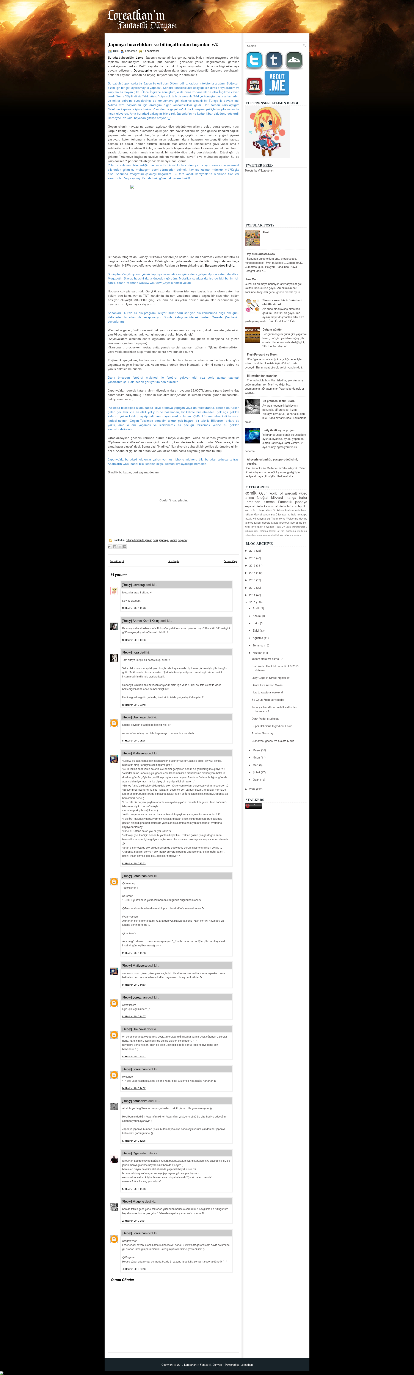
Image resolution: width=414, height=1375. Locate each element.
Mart (256, 765)
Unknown (139, 717)
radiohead (301, 510)
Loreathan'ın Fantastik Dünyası (203, 1365)
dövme (303, 518)
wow (270, 506)
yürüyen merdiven (292, 535)
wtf (254, 518)
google (266, 522)
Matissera (140, 753)
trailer (303, 497)
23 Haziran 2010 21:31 (134, 1220)
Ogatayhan (140, 1153)
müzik (248, 518)
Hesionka (261, 506)
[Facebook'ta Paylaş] (124, 547)
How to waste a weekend (267, 692)
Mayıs (257, 750)
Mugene (138, 1201)
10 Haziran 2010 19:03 (134, 639)
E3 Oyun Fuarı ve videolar (268, 700)
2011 (252, 595)
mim (253, 510)
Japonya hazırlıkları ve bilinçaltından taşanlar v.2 (163, 44)
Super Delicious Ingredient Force (272, 726)
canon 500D (270, 514)
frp (288, 514)
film (305, 506)
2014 (252, 573)
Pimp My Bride (283, 526)
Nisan (257, 757)
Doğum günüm (272, 329)
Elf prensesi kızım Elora (278, 401)
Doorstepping (143, 70)
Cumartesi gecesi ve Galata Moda (273, 741)
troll (277, 535)
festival (282, 514)
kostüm (289, 510)
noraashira (140, 1100)
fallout (257, 522)
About (301, 36)
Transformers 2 (299, 526)
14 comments (151, 51)
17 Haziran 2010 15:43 (134, 1189)
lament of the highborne (282, 530)
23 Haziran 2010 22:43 (134, 1268)
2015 (252, 565)
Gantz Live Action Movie (267, 685)
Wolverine (292, 518)
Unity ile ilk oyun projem (278, 430)
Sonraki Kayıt (117, 561)
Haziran (258, 653)
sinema (269, 501)
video (303, 493)
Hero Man (251, 279)
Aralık (257, 608)
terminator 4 (258, 526)
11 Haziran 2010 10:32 (134, 863)
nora (136, 652)
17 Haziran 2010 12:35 (134, 1140)
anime (249, 497)
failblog (249, 522)
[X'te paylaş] (120, 547)
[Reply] (127, 584)
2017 (252, 550)
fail (276, 506)
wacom (270, 526)
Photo (266, 232)
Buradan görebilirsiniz (220, 265)
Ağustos (258, 638)
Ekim (256, 623)
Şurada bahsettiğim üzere (126, 57)
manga (291, 497)
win (281, 535)
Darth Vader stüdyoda (265, 718)
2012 (252, 587)
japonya (164, 540)
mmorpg (302, 514)
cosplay (297, 506)
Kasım (257, 616)
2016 (252, 558)
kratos (274, 522)
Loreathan (140, 875)
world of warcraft (283, 493)
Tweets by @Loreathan (259, 170)
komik (173, 540)
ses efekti (270, 535)
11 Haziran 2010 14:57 (134, 1016)
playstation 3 (266, 510)
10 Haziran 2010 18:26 (134, 608)
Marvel (258, 514)
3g (268, 518)
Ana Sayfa (284, 36)
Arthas (280, 510)
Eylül (256, 630)
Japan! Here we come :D (267, 659)
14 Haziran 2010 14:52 (134, 1088)
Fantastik (285, 501)
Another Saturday (262, 733)
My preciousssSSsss (261, 254)
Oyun (263, 493)
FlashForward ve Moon (262, 354)
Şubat (257, 772)
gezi (155, 540)
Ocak (256, 779)
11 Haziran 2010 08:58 (134, 740)
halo (293, 514)
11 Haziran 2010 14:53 (134, 984)
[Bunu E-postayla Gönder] (110, 547)
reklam (249, 514)
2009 (252, 789)
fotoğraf (262, 497)
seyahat (182, 540)
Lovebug (139, 584)
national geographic (255, 535)
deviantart (285, 506)
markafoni (302, 530)
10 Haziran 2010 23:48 (134, 704)
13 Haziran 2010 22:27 (134, 1056)
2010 (252, 602)
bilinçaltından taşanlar (139, 540)
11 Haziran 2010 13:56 (134, 953)
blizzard (277, 497)
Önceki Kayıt (230, 561)
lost (247, 510)
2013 (252, 580)
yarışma (261, 518)
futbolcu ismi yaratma (256, 530)
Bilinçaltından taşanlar (262, 375)
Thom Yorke (278, 518)
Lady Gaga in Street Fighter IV (271, 678)
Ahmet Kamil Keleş (146, 620)
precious (284, 522)
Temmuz (258, 645)
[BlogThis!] (115, 547)
